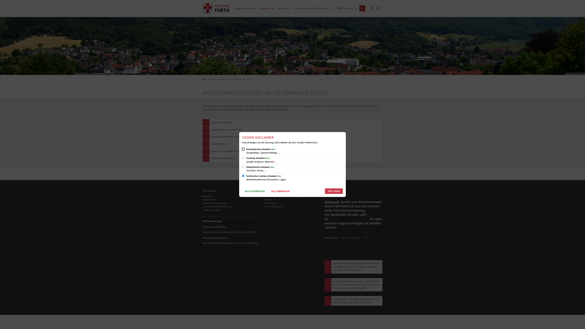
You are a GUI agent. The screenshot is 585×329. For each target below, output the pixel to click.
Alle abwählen (280, 191)
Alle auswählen (255, 191)
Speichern (334, 191)
